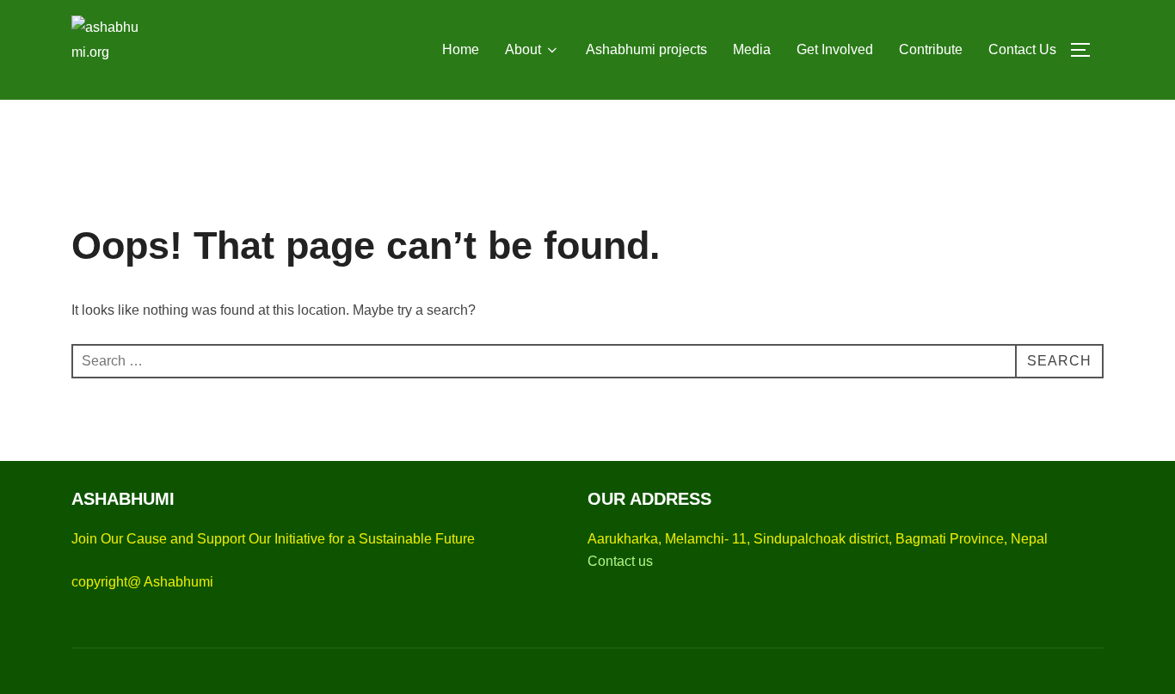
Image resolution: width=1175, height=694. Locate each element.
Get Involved (835, 49)
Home (460, 49)
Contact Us (1022, 49)
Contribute (931, 49)
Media (752, 49)
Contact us (620, 561)
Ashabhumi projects (646, 49)
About (523, 49)
